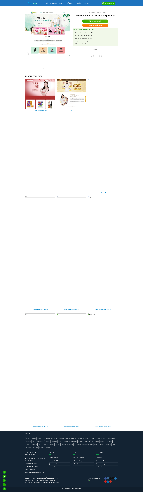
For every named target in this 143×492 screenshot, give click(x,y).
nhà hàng (109, 441)
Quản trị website (53, 464)
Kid (34, 441)
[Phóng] (27, 54)
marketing (67, 441)
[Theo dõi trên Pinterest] (105, 481)
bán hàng (47, 438)
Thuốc (64, 444)
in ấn (105, 438)
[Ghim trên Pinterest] (98, 56)
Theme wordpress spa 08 (71, 110)
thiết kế (57, 444)
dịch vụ (87, 438)
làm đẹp (60, 441)
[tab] (28, 65)
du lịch (73, 438)
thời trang (70, 444)
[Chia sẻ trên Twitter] (92, 56)
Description (28, 65)
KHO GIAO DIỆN (109, 3)
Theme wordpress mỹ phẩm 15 (71, 426)
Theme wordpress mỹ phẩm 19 (103, 426)
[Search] (117, 3)
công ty (67, 438)
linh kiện (54, 441)
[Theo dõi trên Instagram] (108, 478)
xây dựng (28, 447)
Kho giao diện (92, 12)
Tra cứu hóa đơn (100, 461)
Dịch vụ (61, 3)
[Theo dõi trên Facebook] (105, 478)
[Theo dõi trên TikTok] (110, 478)
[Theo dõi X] (113, 478)
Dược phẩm (80, 438)
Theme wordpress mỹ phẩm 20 (103, 192)
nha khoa (102, 441)
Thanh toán (99, 457)
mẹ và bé (80, 441)
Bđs (53, 438)
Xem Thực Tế (96, 21)
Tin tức (78, 3)
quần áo (34, 444)
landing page (40, 441)
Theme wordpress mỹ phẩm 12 (40, 426)
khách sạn (111, 438)
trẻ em (102, 444)
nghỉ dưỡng (95, 441)
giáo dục (99, 438)
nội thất (28, 444)
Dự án (93, 438)
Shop (46, 444)
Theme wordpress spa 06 (40, 110)
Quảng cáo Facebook (78, 457)
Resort (41, 444)
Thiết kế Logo (76, 467)
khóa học (28, 441)
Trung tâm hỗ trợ (100, 464)
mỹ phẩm (87, 441)
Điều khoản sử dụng (66, 488)
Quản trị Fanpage (77, 464)
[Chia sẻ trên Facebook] (90, 56)
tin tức (96, 444)
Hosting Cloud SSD (54, 461)
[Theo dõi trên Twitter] (115, 478)
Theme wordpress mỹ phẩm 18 (103, 309)
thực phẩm (77, 444)
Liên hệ (86, 3)
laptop (48, 441)
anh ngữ (28, 438)
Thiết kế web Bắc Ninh (50, 3)
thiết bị (52, 444)
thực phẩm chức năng (87, 444)
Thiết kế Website (53, 457)
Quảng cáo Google (78, 461)
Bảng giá (70, 3)
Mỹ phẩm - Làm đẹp (101, 12)
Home (85, 12)
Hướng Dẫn (99, 467)
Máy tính (73, 441)
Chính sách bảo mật (76, 488)
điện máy (41, 447)
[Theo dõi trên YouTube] (110, 481)
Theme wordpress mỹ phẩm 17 (71, 309)
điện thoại (48, 447)
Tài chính (108, 444)
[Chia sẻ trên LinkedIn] (100, 56)
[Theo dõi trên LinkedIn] (108, 481)
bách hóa (39, 438)
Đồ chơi (35, 447)
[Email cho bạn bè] (95, 56)
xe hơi (115, 444)
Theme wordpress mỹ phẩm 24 (40, 309)
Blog (34, 438)
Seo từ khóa (52, 467)
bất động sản (60, 438)
